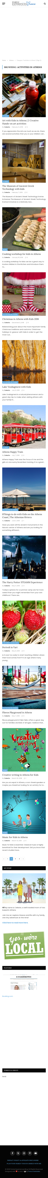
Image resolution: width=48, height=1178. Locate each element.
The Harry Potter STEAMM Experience (22, 582)
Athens (5, 116)
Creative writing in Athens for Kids (20, 774)
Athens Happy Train (12, 451)
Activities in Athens (10, 314)
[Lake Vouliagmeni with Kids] (24, 362)
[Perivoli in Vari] (24, 622)
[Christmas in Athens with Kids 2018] (24, 294)
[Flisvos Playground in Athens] (24, 687)
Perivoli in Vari (10, 647)
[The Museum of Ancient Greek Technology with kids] (24, 161)
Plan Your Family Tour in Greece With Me (24, 1163)
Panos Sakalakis (34, 1171)
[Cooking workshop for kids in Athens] (24, 229)
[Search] (44, 3)
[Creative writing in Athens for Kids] (24, 750)
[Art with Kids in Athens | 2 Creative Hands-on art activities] (24, 95)
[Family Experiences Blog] (23, 3)
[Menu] (3, 3)
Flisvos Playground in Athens (17, 712)
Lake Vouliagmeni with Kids (16, 386)
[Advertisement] (24, 33)
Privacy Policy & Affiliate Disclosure (23, 1160)
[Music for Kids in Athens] (24, 812)
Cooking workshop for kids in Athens (21, 254)
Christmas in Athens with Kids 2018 (20, 319)
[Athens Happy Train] (24, 427)
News (5, 249)
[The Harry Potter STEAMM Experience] (24, 557)
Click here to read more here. (15, 923)
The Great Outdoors (10, 643)
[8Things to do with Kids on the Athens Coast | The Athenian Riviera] (24, 489)
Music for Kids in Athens (15, 837)
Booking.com (7, 996)
